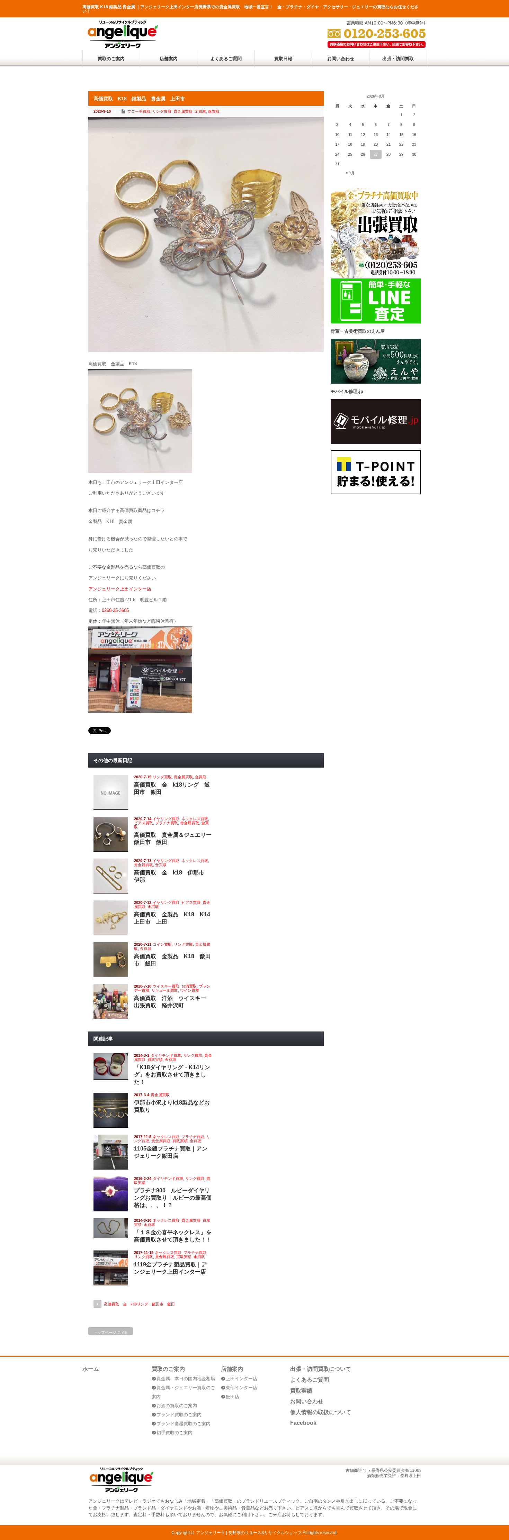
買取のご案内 (111, 58)
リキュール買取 (164, 990)
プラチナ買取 (166, 823)
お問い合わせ (340, 58)
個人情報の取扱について (320, 1412)
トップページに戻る (110, 1332)
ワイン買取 (189, 990)
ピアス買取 (143, 823)
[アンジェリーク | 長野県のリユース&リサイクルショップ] (122, 46)
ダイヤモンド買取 (166, 1055)
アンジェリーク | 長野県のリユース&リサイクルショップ (249, 1532)
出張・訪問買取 (398, 58)
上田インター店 (241, 1378)
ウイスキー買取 (166, 986)
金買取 (200, 111)
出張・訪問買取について (320, 1369)
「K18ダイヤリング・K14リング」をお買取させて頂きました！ (172, 1074)
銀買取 (214, 111)
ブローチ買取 (138, 111)
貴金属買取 (183, 111)
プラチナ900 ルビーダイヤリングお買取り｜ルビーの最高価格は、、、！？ (173, 1198)
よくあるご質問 (226, 58)
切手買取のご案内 (175, 1432)
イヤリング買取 (166, 819)
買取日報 (283, 58)
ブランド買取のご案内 (179, 1414)
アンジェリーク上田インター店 (119, 589)
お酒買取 (189, 986)
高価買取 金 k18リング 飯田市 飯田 (139, 1304)
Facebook (303, 1423)
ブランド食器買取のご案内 (184, 1423)
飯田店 (232, 1396)
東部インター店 (241, 1387)
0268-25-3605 (115, 610)
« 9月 (350, 173)
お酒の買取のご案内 (177, 1405)
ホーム (90, 1369)
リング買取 (161, 111)
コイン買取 (162, 944)
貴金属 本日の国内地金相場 (186, 1378)
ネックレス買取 (194, 819)
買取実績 (155, 1059)
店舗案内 (169, 58)
